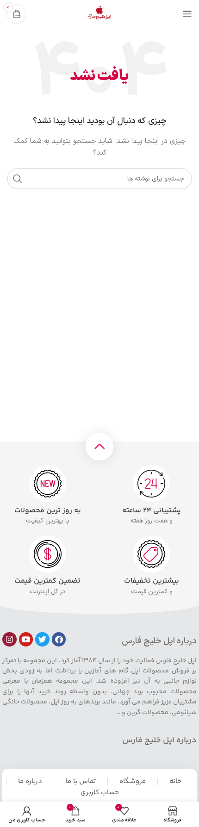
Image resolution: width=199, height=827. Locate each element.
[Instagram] (9, 639)
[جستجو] (17, 178)
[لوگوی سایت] (99, 14)
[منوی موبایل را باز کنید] (187, 14)
